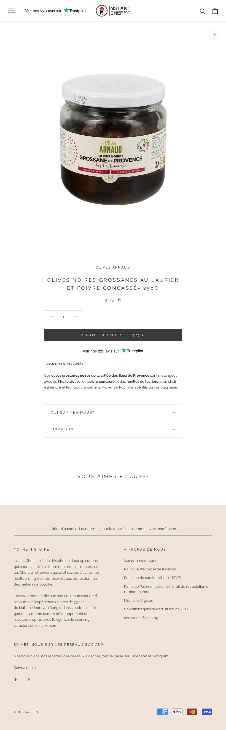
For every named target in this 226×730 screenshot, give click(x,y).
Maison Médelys (32, 608)
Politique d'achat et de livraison (150, 569)
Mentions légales (138, 600)
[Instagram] (27, 679)
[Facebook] (15, 679)
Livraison (62, 429)
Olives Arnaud (113, 267)
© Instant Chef (29, 712)
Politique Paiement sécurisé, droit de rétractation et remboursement (166, 589)
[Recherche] (203, 11)
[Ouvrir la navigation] (11, 11)
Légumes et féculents (64, 363)
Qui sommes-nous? (73, 412)
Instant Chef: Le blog (141, 618)
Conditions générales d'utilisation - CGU (157, 609)
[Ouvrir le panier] (215, 11)
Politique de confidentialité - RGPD (152, 578)
